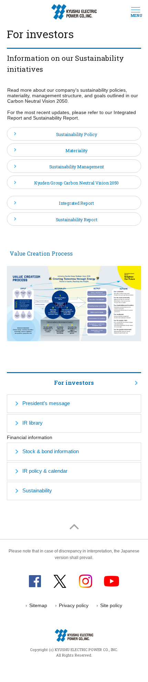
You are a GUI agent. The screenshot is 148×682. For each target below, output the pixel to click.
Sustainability (37, 490)
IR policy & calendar (44, 471)
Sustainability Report (76, 219)
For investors (74, 383)
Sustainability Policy (76, 134)
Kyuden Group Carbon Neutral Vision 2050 (76, 183)
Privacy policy (73, 605)
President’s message (46, 403)
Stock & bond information (50, 451)
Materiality (76, 150)
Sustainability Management (76, 166)
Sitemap (38, 605)
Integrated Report (76, 203)
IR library (32, 423)
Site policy (111, 605)
